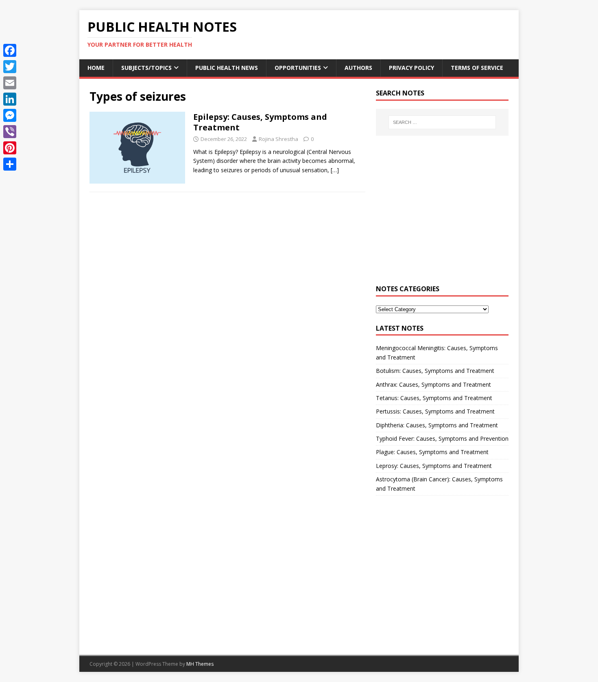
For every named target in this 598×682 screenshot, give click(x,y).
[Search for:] (442, 122)
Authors (358, 67)
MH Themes (200, 663)
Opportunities (298, 67)
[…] (335, 170)
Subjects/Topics (146, 67)
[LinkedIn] (10, 99)
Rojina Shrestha (278, 139)
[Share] (10, 164)
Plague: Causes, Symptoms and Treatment (432, 452)
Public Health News (226, 67)
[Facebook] (10, 50)
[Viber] (10, 131)
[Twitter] (10, 66)
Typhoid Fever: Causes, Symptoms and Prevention (442, 438)
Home (96, 67)
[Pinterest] (10, 148)
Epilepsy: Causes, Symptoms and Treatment (260, 122)
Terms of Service (477, 67)
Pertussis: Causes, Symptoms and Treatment (435, 411)
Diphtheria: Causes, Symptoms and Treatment (437, 425)
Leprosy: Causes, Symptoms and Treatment (434, 466)
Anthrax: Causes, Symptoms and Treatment (433, 384)
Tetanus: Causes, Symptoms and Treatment (434, 398)
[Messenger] (10, 115)
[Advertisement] (442, 215)
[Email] (10, 83)
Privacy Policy (411, 67)
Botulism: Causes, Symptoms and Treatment (435, 371)
